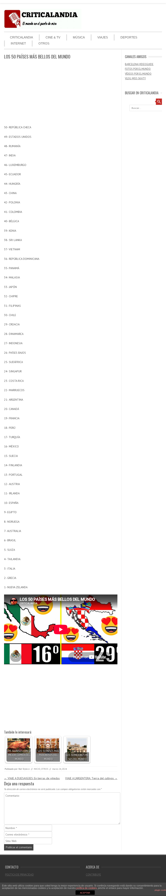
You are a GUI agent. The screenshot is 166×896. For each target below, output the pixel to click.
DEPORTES (128, 37)
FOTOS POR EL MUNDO (138, 69)
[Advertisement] (60, 92)
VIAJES (102, 37)
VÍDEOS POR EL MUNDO (138, 73)
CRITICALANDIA (21, 37)
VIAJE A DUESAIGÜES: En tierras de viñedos (32, 778)
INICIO (37, 769)
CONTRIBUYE (93, 874)
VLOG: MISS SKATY (135, 78)
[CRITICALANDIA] (42, 28)
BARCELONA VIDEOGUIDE (139, 64)
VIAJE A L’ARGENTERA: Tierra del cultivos (91, 778)
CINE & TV (53, 37)
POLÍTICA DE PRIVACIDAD (19, 874)
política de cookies (86, 888)
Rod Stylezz (24, 769)
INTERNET (18, 43)
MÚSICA (79, 37)
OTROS (43, 43)
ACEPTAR (85, 893)
